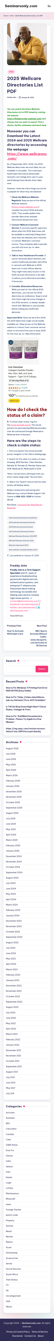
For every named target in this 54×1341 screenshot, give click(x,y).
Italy (8, 1172)
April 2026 (11, 770)
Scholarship (12, 1252)
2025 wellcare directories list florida (22, 522)
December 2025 (14, 791)
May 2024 (11, 894)
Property (10, 1220)
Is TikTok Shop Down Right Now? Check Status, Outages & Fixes (26, 708)
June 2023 (11, 953)
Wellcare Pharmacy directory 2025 (21, 541)
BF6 (8, 1123)
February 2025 (13, 845)
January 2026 (12, 786)
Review (9, 1236)
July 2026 (11, 754)
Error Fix (10, 1150)
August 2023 (12, 942)
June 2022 (11, 1018)
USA (11, 16)
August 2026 (12, 748)
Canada (10, 1134)
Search (11, 661)
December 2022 (14, 985)
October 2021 (12, 1061)
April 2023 (11, 964)
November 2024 (14, 861)
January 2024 (12, 915)
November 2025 (14, 797)
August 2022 (12, 1007)
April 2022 (11, 1028)
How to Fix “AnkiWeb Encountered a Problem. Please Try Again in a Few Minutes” (24, 719)
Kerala (9, 1177)
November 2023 (14, 926)
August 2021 (12, 1072)
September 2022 (14, 1001)
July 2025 (10, 818)
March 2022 (12, 1034)
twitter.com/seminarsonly (23, 607)
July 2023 (10, 948)
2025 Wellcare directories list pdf (21, 527)
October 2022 (13, 996)
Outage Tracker (13, 1209)
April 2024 (11, 899)
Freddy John (18, 565)
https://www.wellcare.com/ (25, 207)
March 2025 (12, 840)
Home (5, 16)
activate (10, 1112)
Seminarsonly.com (21, 6)
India (8, 1161)
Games (9, 1155)
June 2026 (11, 759)
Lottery (9, 1188)
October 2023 (13, 931)
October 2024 (13, 867)
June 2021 (10, 1082)
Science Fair (12, 1258)
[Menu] (49, 6)
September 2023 (14, 937)
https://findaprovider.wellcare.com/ (24, 118)
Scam (9, 1247)
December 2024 (14, 856)
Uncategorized (13, 1296)
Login (8, 1182)
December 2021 (13, 1050)
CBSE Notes (12, 1145)
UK (7, 1290)
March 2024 (12, 904)
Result (9, 1231)
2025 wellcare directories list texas (21, 532)
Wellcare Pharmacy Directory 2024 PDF (23, 536)
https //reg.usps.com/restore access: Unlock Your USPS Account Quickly (25, 730)
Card (8, 1139)
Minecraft (10, 1199)
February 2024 (13, 910)
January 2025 (12, 851)
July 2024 (11, 883)
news (8, 1204)
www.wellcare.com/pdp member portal (23, 550)
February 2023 (13, 975)
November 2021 (13, 1055)
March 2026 (12, 775)
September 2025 (14, 807)
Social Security (13, 1269)
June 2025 (11, 824)
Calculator (11, 1128)
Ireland (9, 1166)
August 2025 (12, 813)
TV (7, 1285)
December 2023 (14, 921)
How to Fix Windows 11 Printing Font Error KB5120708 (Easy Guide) (26, 689)
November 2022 (14, 991)
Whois (9, 1306)
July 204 (10, 1093)
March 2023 (12, 969)
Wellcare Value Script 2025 (18, 545)
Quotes (9, 1226)
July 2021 (10, 1077)
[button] (16, 616)
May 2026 (11, 764)
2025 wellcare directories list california (23, 518)
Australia (10, 1118)
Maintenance (12, 1193)
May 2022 (11, 1023)
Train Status (12, 1279)
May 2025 (11, 829)
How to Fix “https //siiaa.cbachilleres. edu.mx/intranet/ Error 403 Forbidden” (26, 698)
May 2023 (11, 958)
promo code (12, 1215)
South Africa (12, 1274)
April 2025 (11, 834)
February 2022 (13, 1039)
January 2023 (12, 980)
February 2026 (13, 780)
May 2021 (10, 1088)
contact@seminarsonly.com (24, 601)
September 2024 (14, 872)
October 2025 (13, 802)
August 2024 (12, 878)
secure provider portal (20, 425)
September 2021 (14, 1066)
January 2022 (12, 1045)
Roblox (9, 1242)
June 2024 (11, 888)
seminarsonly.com (19, 610)
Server (9, 1263)
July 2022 (10, 1012)
